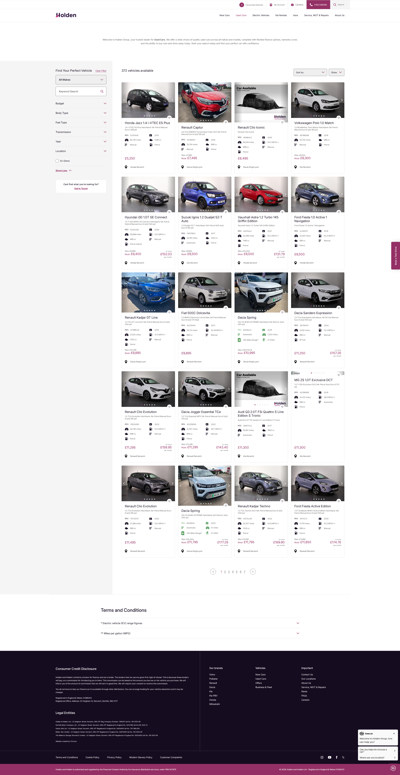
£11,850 (302, 542)
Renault (213, 683)
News (304, 691)
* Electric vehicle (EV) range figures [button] (121, 623)
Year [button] (58, 141)
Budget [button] (60, 103)
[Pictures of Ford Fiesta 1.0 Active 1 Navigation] (318, 194)
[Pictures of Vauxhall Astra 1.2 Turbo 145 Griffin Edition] (261, 194)
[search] (81, 91)
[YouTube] (329, 757)
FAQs (304, 695)
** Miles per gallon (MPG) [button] (115, 633)
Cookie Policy (92, 757)
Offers (258, 683)
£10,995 (246, 353)
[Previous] (123, 100)
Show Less (61, 170)
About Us (339, 15)
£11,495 (130, 542)
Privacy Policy (114, 757)
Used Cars (241, 15)
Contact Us (307, 674)
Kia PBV (213, 695)
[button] (340, 4)
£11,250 (299, 353)
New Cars (225, 15)
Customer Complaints (171, 757)
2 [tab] (144, 115)
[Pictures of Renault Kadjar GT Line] (148, 292)
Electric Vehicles (261, 15)
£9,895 (133, 353)
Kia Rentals (281, 15)
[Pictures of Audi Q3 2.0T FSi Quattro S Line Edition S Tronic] (261, 389)
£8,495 (243, 158)
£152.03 (166, 254)
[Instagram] (322, 757)
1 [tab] (198, 120)
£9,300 (302, 158)
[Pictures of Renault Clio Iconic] (261, 102)
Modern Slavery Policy (140, 757)
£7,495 (189, 158)
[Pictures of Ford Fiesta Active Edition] (318, 483)
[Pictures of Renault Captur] (205, 102)
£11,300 (243, 447)
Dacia (212, 687)
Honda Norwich (137, 167)
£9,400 (133, 254)
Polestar (213, 678)
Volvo (212, 674)
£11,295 (130, 447)
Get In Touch (81, 188)
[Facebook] (336, 757)
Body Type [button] (62, 112)
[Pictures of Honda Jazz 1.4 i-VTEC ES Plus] (148, 100)
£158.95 (166, 447)
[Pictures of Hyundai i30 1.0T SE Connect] (148, 194)
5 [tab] (208, 120)
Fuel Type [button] (61, 122)
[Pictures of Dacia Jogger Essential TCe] (205, 389)
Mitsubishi (214, 704)
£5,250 (130, 158)
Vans (295, 15)
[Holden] (66, 15)
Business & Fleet (263, 687)
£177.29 (222, 542)
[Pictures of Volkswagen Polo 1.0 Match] (318, 100)
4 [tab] (149, 115)
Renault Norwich (194, 361)
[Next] (172, 100)
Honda (212, 699)
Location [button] (61, 151)
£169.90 (279, 542)
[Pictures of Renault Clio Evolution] (148, 389)
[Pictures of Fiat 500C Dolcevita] (205, 290)
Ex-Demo (65, 160)
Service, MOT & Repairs (316, 15)
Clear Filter (100, 70)
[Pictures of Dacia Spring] (261, 292)
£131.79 (279, 254)
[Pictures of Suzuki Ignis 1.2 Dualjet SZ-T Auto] (205, 194)
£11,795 (189, 542)
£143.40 (222, 447)
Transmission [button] (63, 132)
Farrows (73, 741)
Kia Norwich (305, 167)
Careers (299, 4)
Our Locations (308, 678)
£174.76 (335, 542)
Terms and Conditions (67, 757)
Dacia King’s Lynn (194, 167)
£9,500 (189, 254)
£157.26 (335, 353)
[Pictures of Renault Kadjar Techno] (261, 483)
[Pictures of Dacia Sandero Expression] (318, 290)
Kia (210, 691)
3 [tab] (147, 115)
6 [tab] (154, 115)
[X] (343, 757)
